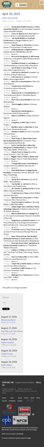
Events (32, 398)
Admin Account (8, 21)
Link (4, 302)
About (38, 398)
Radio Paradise (7, 342)
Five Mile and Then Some (11, 331)
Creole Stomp (7, 353)
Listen (22, 4)
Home (4, 398)
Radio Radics (6, 365)
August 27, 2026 (9, 316)
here (35, 430)
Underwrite (12, 401)
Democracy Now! (8, 320)
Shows (20, 398)
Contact (19, 401)
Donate (4, 401)
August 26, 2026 (9, 339)
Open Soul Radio (10, 17)
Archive (26, 398)
